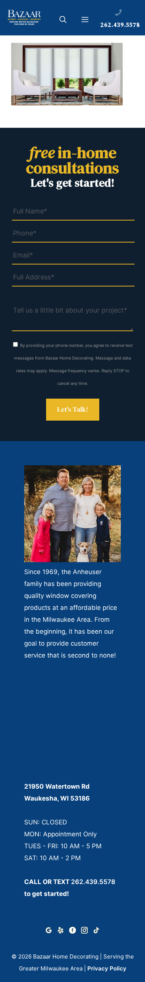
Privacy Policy (106, 968)
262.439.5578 (93, 882)
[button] (63, 21)
